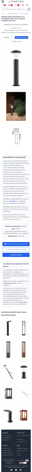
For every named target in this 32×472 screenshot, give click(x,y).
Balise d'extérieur (24, 13)
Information (20, 439)
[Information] (27, 5)
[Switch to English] (4, 5)
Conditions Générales (22, 450)
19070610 (12, 201)
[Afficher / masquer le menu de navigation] (2, 2)
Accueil (3, 13)
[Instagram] (16, 470)
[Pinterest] (20, 470)
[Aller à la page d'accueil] (16, 2)
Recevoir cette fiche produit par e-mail (16, 244)
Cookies (19, 455)
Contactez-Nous (6, 437)
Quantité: (6, 37)
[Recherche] (29, 9)
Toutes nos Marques (7, 452)
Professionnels (6, 448)
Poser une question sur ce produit (16, 249)
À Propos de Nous (6, 435)
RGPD (18, 452)
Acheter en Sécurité (7, 455)
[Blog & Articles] (22, 5)
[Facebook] (11, 470)
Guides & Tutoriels (21, 441)
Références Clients (7, 450)
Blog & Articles (6, 440)
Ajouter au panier (22, 37)
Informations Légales (22, 448)
